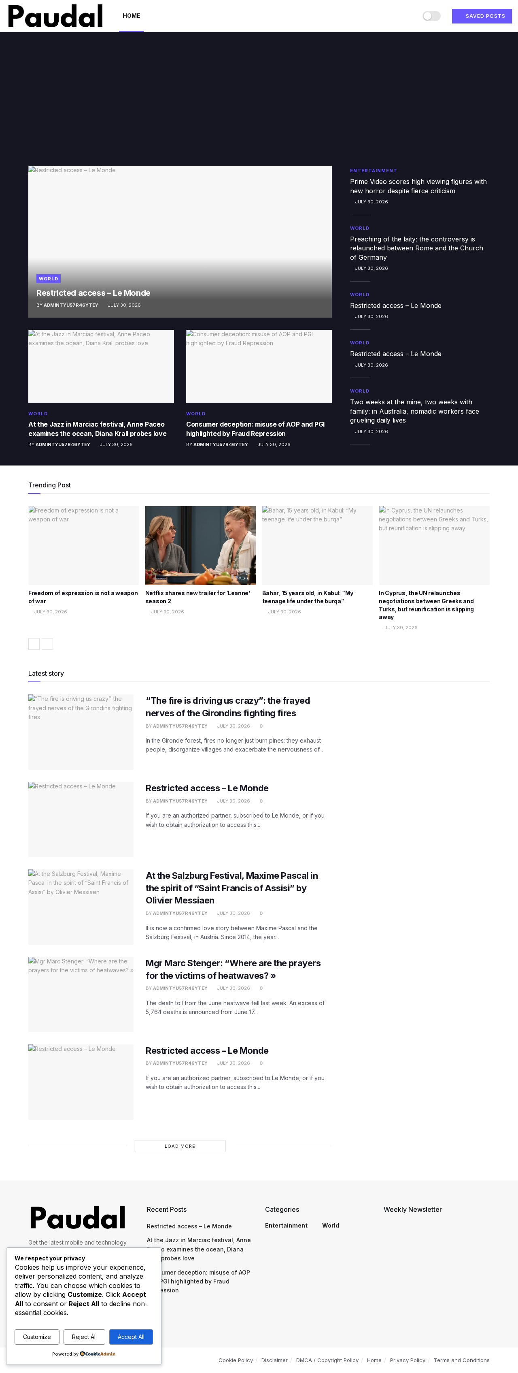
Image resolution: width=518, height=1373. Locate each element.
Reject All (84, 1336)
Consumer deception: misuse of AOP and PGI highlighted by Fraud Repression (198, 1281)
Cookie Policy (236, 1360)
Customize (37, 1336)
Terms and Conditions (462, 1360)
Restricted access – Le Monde (93, 293)
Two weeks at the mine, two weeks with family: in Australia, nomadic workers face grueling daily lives (414, 411)
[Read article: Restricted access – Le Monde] (180, 242)
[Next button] (47, 644)
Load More (180, 1146)
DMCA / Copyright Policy (327, 1360)
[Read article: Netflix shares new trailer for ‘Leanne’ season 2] (200, 545)
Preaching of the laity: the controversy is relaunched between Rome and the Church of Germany (416, 248)
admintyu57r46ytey (71, 305)
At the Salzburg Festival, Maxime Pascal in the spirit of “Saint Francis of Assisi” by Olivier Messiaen (232, 888)
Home (131, 15)
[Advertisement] (259, 105)
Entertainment (373, 170)
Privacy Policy (407, 1360)
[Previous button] (34, 644)
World (48, 279)
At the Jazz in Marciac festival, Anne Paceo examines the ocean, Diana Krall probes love (199, 1249)
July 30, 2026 (123, 305)
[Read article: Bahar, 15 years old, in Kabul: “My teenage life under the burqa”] (317, 545)
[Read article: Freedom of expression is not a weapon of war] (83, 545)
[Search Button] (408, 16)
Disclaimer (274, 1360)
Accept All (131, 1336)
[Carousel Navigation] (259, 644)
